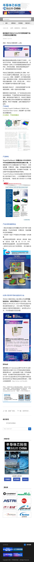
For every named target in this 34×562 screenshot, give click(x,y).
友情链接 (5, 544)
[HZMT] (18, 551)
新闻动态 (13, 23)
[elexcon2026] (8, 551)
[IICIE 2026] (18, 556)
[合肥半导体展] (8, 556)
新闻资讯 (17, 28)
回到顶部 (29, 544)
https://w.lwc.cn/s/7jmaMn (19, 381)
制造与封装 (28, 23)
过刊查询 (16, 479)
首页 (11, 28)
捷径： (7, 23)
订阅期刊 (7, 479)
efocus (25, 479)
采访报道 (20, 23)
